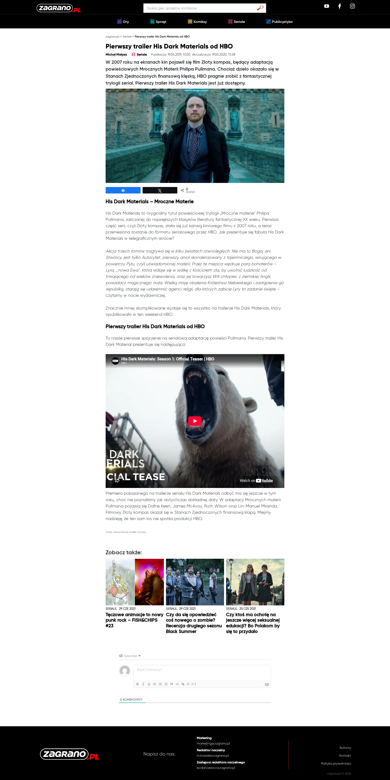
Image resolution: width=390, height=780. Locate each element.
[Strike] (154, 684)
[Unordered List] (166, 684)
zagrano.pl (112, 36)
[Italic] (143, 684)
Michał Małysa (116, 54)
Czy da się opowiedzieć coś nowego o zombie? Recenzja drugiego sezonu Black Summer (194, 623)
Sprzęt (161, 22)
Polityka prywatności (336, 763)
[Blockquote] (171, 684)
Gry (126, 22)
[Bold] (137, 684)
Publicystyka (282, 22)
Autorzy (345, 748)
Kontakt (345, 755)
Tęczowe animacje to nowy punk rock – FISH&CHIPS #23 (134, 620)
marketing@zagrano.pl (213, 743)
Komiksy (200, 22)
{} (188, 683)
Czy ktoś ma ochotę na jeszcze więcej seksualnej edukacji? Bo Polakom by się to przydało (253, 623)
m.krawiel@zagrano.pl (213, 755)
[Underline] (149, 684)
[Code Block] (177, 684)
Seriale (239, 22)
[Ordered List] (160, 684)
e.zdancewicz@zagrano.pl (216, 768)
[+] (194, 683)
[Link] (183, 684)
